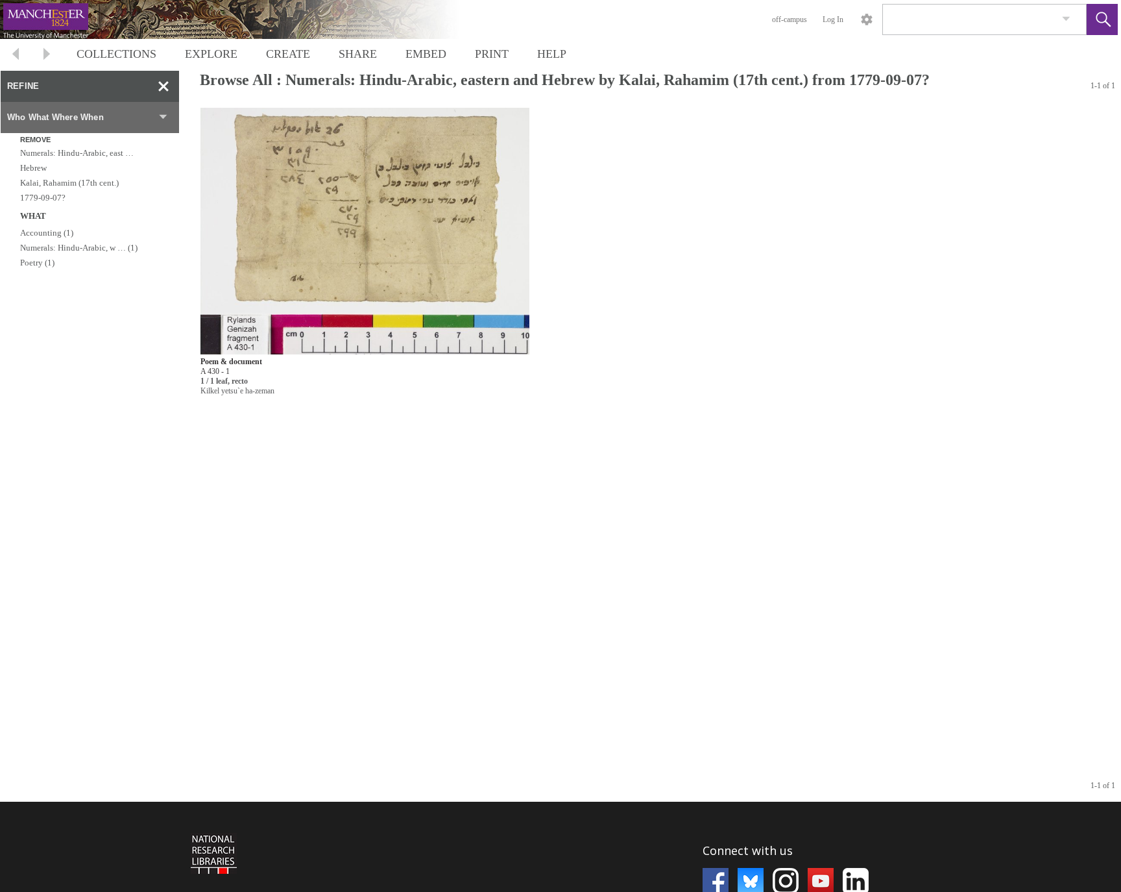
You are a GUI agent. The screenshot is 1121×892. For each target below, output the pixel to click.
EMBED (425, 53)
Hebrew (33, 168)
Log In (833, 19)
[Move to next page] (46, 55)
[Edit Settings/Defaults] (866, 19)
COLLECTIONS (116, 53)
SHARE (358, 53)
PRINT (492, 53)
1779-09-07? (43, 198)
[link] (1066, 19)
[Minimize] (163, 86)
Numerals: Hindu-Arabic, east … (77, 153)
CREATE (288, 53)
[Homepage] (244, 19)
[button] (1102, 19)
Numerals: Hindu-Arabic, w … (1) (79, 248)
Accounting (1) (46, 233)
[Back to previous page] (15, 55)
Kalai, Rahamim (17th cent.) (69, 183)
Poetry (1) (37, 262)
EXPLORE (211, 53)
